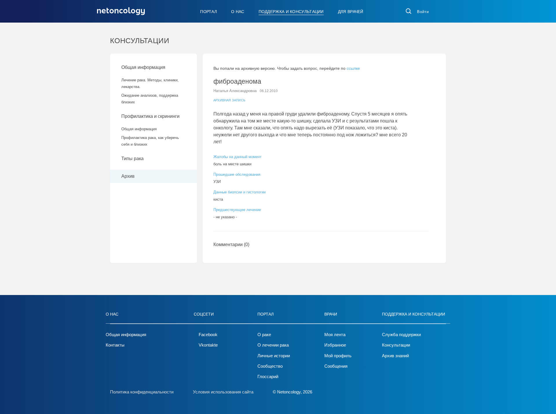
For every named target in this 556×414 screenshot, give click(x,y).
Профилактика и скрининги (150, 116)
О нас (237, 11)
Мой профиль (338, 355)
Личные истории (273, 355)
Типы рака (133, 158)
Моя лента (334, 334)
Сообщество (270, 366)
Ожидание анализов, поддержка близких (149, 98)
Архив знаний (395, 355)
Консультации (396, 344)
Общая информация (143, 67)
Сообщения (336, 366)
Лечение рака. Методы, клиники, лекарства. (150, 83)
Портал (208, 11)
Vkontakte (208, 344)
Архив (128, 176)
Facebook (208, 334)
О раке (264, 334)
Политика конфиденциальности (141, 391)
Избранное (335, 344)
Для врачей (350, 11)
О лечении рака (273, 344)
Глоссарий (267, 376)
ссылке (353, 68)
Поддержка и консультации (291, 11)
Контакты (115, 344)
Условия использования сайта (223, 391)
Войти (423, 12)
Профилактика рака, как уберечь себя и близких (150, 140)
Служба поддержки (401, 334)
